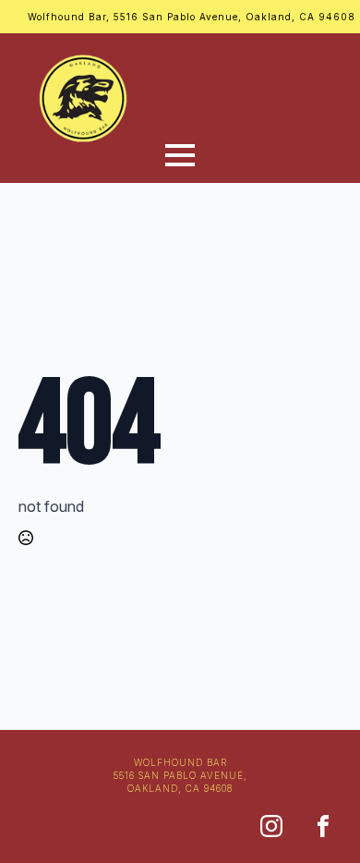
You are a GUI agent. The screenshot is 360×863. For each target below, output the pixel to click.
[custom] (271, 826)
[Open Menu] (180, 155)
